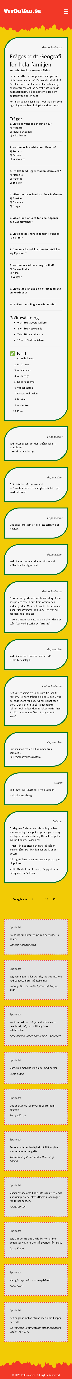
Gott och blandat (52, 47)
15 (54, 899)
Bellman (57, 821)
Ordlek (58, 782)
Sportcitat (15, 927)
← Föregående (18, 899)
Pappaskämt (54, 436)
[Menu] (66, 11)
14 (46, 899)
